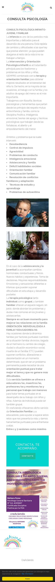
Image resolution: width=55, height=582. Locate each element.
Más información (27, 574)
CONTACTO (27, 456)
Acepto (27, 579)
